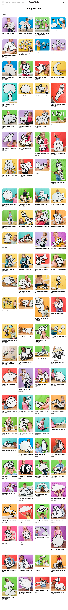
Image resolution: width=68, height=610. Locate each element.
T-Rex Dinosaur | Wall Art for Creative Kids (58, 571)
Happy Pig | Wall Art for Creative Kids (9, 175)
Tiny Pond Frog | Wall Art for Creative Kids (9, 477)
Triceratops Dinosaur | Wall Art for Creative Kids (25, 593)
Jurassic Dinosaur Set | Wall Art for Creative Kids (41, 569)
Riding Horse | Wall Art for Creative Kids (9, 227)
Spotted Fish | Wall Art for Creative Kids (41, 270)
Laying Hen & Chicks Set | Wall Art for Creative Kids (9, 341)
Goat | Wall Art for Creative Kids (25, 336)
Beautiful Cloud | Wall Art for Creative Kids (8, 78)
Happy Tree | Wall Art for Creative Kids (8, 105)
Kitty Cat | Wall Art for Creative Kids (42, 248)
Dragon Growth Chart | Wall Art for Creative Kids (57, 183)
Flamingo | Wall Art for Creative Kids (26, 411)
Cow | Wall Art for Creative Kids (41, 126)
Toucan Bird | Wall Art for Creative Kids (57, 412)
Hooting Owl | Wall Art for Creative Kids (9, 149)
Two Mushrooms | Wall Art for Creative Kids (24, 292)
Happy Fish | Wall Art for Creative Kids (58, 248)
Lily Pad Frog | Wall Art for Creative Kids (41, 521)
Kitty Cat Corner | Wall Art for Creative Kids (40, 341)
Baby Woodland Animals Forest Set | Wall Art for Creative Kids (42, 34)
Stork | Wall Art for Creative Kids (8, 33)
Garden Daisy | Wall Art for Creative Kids (58, 292)
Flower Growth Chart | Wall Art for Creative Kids (41, 319)
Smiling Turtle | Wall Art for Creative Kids (26, 499)
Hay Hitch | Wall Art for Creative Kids (58, 362)
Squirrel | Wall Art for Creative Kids (25, 175)
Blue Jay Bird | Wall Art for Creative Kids (25, 542)
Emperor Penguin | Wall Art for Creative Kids (40, 455)
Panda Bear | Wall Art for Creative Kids (25, 477)
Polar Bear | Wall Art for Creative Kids (26, 454)
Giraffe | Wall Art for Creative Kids (25, 226)
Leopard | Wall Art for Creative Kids (41, 358)
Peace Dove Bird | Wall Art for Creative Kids (40, 78)
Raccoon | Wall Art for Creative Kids (25, 148)
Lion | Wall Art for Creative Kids (41, 204)
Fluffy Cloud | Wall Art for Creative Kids (25, 96)
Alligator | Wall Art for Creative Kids (9, 450)
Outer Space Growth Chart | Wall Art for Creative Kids (58, 105)
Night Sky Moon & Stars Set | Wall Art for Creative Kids (58, 30)
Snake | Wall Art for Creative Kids (8, 493)
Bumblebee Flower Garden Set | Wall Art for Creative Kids (9, 310)
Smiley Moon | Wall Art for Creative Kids (25, 34)
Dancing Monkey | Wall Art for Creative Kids (24, 390)
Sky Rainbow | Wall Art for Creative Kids (9, 56)
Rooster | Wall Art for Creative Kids (57, 313)
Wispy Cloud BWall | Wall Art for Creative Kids (25, 521)
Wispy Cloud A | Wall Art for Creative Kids (58, 499)
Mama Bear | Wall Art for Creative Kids (57, 521)
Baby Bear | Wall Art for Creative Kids (9, 542)
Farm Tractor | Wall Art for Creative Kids (25, 363)
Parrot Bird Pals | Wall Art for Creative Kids (42, 412)
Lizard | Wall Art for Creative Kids (57, 476)
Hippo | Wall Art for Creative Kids (8, 384)
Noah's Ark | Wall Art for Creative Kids (42, 95)
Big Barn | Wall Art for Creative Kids (58, 153)
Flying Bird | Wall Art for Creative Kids (42, 226)
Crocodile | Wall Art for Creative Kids (58, 429)
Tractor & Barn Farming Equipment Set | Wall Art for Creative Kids (9, 363)
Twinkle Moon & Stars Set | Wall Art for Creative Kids (41, 52)
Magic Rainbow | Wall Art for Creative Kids (42, 538)
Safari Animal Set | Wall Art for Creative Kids (24, 205)
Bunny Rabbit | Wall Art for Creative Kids (42, 154)
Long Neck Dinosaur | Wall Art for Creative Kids (57, 593)
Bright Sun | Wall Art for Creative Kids (58, 549)
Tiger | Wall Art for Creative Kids (25, 244)
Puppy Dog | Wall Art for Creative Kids (26, 309)
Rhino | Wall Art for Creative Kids (57, 384)
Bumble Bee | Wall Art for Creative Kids (41, 292)
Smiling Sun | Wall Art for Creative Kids (9, 205)
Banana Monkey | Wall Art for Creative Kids (8, 270)
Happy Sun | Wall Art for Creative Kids (9, 411)
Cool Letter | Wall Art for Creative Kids (58, 336)
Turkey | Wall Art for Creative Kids (57, 226)
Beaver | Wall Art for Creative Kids (25, 570)
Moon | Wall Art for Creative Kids (57, 77)
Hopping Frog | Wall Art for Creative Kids (9, 521)
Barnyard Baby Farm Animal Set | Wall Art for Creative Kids (25, 54)
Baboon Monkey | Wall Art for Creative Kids (40, 385)
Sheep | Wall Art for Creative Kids (8, 287)
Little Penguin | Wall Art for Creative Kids (58, 455)
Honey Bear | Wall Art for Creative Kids (8, 127)
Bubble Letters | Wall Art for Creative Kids (58, 124)
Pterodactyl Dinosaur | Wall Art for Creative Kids (41, 591)
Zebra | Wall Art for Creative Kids (25, 269)
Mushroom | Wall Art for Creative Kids (58, 269)
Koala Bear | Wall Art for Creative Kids (26, 433)
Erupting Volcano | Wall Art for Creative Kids (8, 598)
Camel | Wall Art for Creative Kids (41, 476)
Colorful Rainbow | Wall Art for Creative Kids (41, 495)
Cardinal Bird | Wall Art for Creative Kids (9, 571)
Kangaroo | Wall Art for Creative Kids (42, 433)
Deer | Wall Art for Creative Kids (25, 126)
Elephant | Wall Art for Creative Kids (58, 204)
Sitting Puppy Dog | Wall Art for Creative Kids (8, 245)
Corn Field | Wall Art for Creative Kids (9, 433)
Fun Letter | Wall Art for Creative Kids (58, 51)
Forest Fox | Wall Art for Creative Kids (26, 77)
